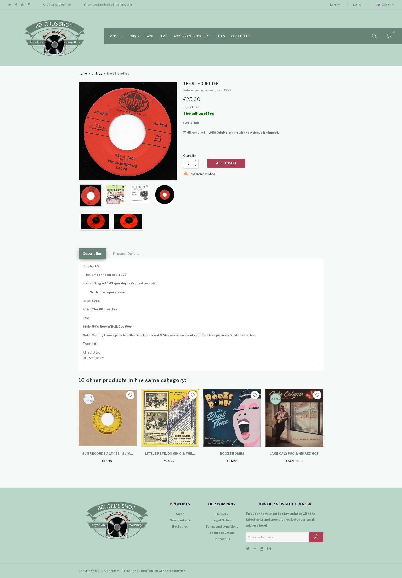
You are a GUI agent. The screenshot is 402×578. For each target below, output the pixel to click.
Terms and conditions (222, 526)
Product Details (126, 254)
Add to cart (226, 163)
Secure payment (221, 532)
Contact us (222, 539)
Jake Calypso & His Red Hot (294, 454)
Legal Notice (222, 520)
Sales (180, 514)
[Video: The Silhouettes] (95, 221)
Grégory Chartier (172, 571)
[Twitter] (9, 4)
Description (92, 254)
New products (180, 520)
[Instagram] (29, 4)
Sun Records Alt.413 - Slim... (107, 454)
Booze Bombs (232, 454)
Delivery (222, 514)
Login (334, 4)
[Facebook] (16, 4)
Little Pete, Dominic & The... (170, 454)
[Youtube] (22, 4)
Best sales (180, 526)
